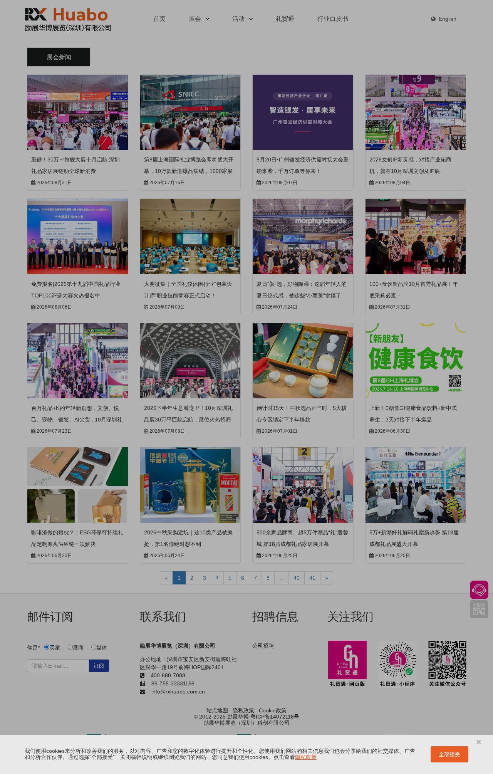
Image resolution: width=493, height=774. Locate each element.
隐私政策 (306, 757)
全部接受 (449, 754)
